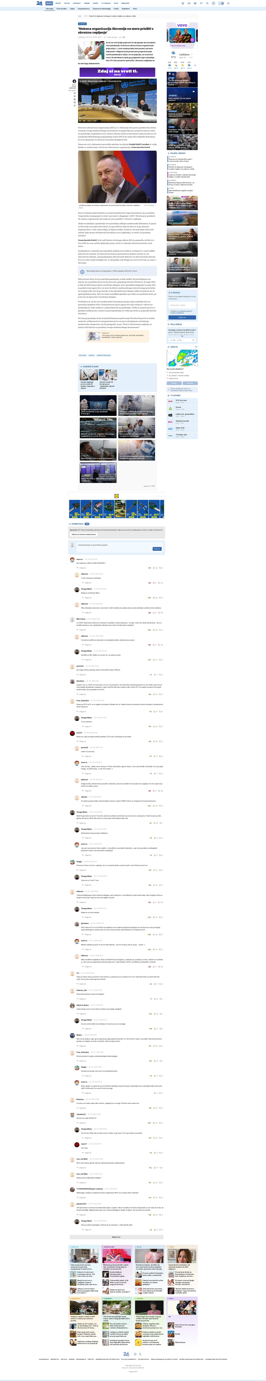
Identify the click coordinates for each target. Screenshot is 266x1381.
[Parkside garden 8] (131, 509)
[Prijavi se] (213, 3)
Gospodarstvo (84, 9)
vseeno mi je (173, 378)
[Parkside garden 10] (154, 509)
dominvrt (108, 1298)
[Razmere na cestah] (201, 3)
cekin (171, 1247)
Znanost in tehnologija (102, 9)
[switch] (221, 3)
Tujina (72, 9)
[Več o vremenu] (195, 65)
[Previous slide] (158, 496)
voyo (171, 1298)
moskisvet (75, 1298)
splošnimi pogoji (185, 311)
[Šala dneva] (193, 340)
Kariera (72, 1359)
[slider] (117, 118)
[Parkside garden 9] (142, 509)
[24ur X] (140, 1354)
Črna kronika (62, 9)
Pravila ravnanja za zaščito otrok (164, 1359)
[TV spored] (195, 3)
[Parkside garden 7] (120, 509)
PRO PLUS (64, 1359)
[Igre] (189, 3)
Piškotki (91, 1359)
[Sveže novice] (79, 16)
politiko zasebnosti (177, 313)
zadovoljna (109, 1247)
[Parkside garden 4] (86, 509)
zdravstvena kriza (103, 355)
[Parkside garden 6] (108, 509)
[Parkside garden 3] (74, 509)
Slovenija (49, 9)
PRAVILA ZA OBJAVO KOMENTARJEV (84, 534)
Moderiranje (81, 1359)
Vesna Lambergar (72, 87)
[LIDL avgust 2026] (116, 496)
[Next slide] (161, 496)
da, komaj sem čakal (176, 372)
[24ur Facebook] (135, 1354)
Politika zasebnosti (128, 1359)
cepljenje (82, 355)
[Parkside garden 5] (97, 509)
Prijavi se (157, 549)
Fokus (116, 9)
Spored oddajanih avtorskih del (191, 1359)
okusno (140, 1298)
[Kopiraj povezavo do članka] (74, 105)
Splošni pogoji (143, 1359)
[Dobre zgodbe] (183, 3)
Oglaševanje (44, 1359)
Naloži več (116, 1237)
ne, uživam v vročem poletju (179, 375)
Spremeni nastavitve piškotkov (107, 1359)
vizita (139, 1247)
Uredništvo (54, 1359)
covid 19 (91, 355)
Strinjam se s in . (181, 312)
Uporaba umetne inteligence (216, 1359)
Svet (135, 9)
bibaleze (75, 1247)
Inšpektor (126, 9)
